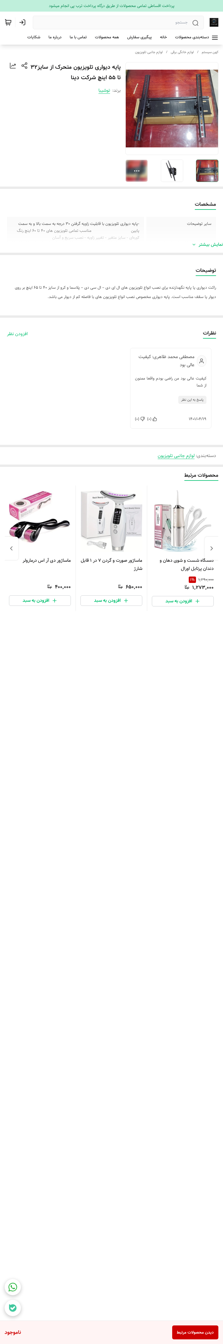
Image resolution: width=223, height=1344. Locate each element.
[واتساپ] (13, 1287)
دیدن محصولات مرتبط (195, 1332)
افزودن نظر (17, 333)
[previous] (212, 548)
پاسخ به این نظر (192, 399)
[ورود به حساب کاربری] (23, 22)
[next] (11, 548)
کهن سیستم (210, 52)
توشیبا (104, 90)
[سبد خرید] (8, 22)
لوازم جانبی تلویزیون (149, 52)
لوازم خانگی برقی (182, 52)
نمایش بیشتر (211, 244)
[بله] (13, 1308)
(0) (149, 419)
